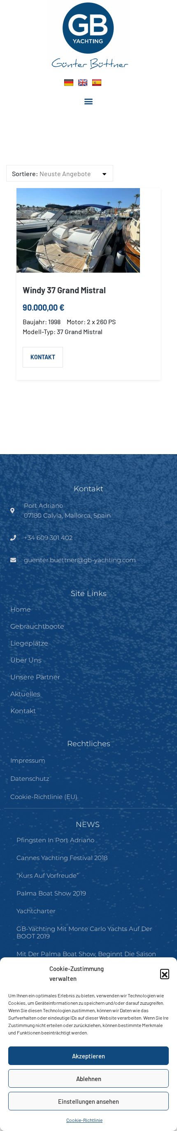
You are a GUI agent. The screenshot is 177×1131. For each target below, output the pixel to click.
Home (20, 609)
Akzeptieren (88, 1056)
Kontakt (42, 357)
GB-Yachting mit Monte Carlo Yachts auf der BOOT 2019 (84, 932)
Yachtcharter (36, 911)
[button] (165, 973)
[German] (69, 82)
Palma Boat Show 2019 (51, 893)
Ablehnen (88, 1078)
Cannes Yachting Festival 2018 (61, 858)
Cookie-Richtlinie (84, 1120)
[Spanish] (97, 82)
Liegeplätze (29, 643)
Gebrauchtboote (37, 626)
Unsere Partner (35, 677)
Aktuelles (25, 694)
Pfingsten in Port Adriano (55, 840)
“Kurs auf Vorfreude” (47, 875)
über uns (26, 660)
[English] (83, 82)
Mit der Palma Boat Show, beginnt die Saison (86, 954)
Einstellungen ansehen (88, 1101)
